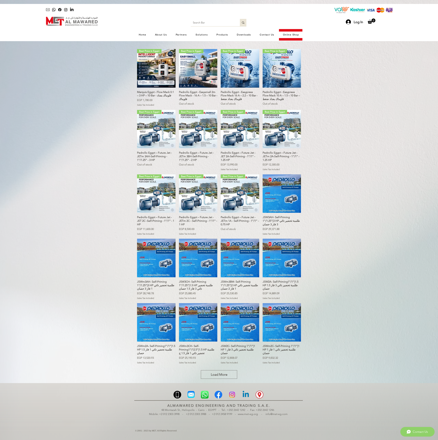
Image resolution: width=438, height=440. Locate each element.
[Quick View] (282, 193)
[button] (371, 21)
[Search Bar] (243, 22)
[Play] (195, 9)
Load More (219, 374)
